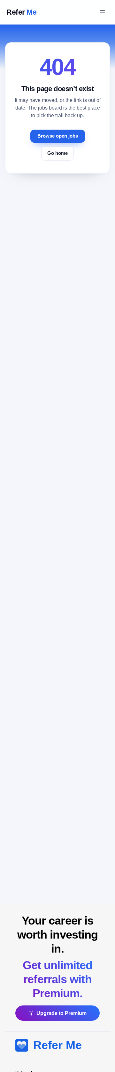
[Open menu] (102, 12)
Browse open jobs (57, 136)
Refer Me (57, 1045)
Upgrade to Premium (61, 1013)
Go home (57, 153)
